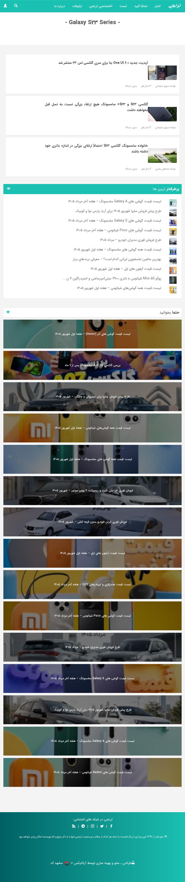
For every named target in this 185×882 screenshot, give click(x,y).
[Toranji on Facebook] (111, 826)
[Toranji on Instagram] (92, 826)
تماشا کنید (140, 6)
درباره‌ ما (59, 6)
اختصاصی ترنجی (100, 6)
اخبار (158, 6)
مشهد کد (56, 863)
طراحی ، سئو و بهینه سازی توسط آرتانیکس (103, 863)
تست (123, 6)
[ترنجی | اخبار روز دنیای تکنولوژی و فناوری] (174, 6)
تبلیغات (77, 6)
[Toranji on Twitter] (102, 826)
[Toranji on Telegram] (83, 826)
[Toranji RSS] (73, 826)
